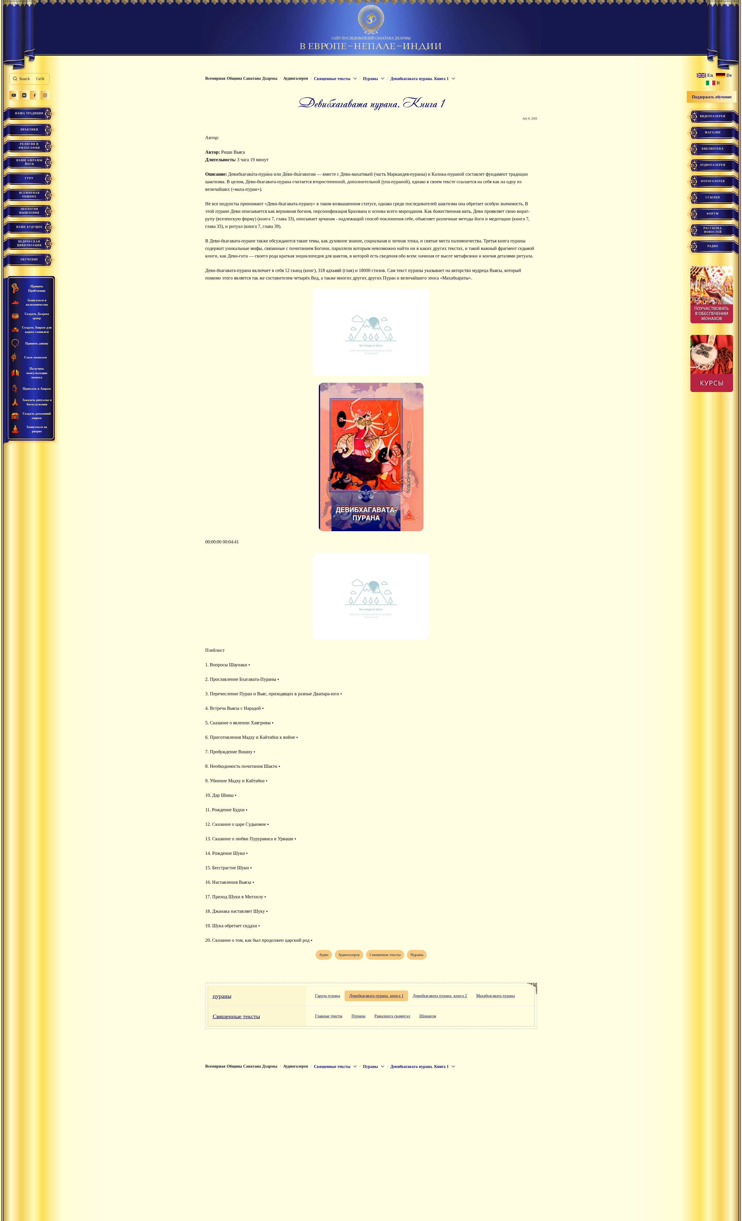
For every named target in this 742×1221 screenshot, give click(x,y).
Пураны (358, 1016)
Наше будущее (29, 227)
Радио (713, 246)
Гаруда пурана (327, 996)
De (729, 75)
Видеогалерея (712, 116)
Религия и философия (29, 146)
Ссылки (712, 197)
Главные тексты (328, 1016)
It (718, 83)
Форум (713, 213)
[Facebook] (34, 95)
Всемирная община (29, 194)
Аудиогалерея (712, 165)
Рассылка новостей (712, 230)
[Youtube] (13, 95)
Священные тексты (236, 1016)
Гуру (29, 178)
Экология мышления (29, 211)
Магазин (713, 132)
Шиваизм (427, 1016)
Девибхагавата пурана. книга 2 (440, 996)
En (710, 75)
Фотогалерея (713, 181)
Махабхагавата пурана (495, 996)
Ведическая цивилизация (29, 243)
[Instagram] (45, 95)
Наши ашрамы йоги (29, 162)
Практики (29, 129)
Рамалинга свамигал (392, 1016)
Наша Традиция (29, 113)
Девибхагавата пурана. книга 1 (376, 996)
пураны (222, 996)
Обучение (29, 259)
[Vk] (24, 95)
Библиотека (713, 148)
